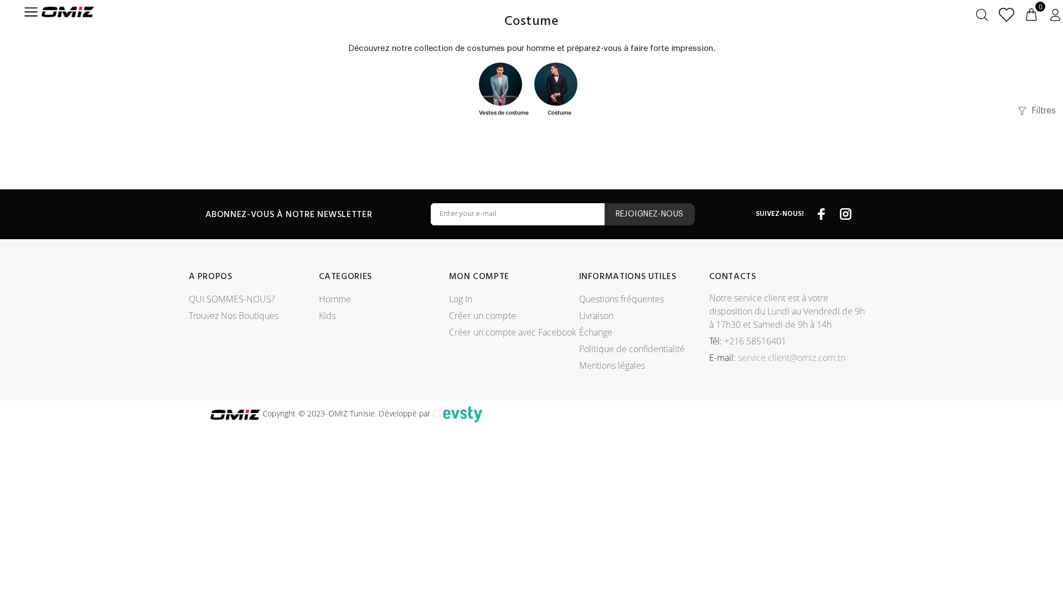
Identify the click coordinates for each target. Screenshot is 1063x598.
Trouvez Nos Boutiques (233, 316)
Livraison (596, 316)
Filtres (1043, 110)
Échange (595, 332)
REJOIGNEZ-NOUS (650, 214)
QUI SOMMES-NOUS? (232, 299)
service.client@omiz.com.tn (791, 358)
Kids (327, 316)
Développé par (405, 413)
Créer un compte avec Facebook (512, 332)
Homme (335, 299)
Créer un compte (482, 316)
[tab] (504, 90)
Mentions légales (612, 365)
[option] (504, 90)
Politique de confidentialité (632, 349)
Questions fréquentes (621, 299)
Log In (460, 299)
